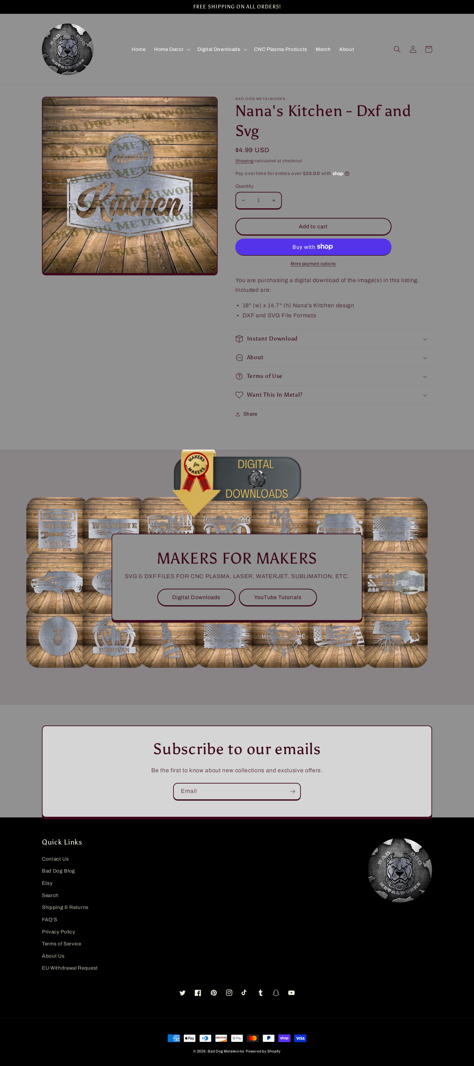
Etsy (47, 883)
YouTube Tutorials (277, 597)
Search (50, 895)
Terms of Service (61, 943)
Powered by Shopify (263, 1051)
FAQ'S (49, 919)
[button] (171, 49)
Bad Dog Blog (58, 871)
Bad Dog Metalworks (226, 1051)
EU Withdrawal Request (70, 968)
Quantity (244, 186)
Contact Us (55, 859)
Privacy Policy (58, 931)
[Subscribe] (292, 791)
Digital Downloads (196, 597)
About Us (53, 956)
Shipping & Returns (65, 907)
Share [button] (250, 414)
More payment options (313, 263)
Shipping (244, 160)
